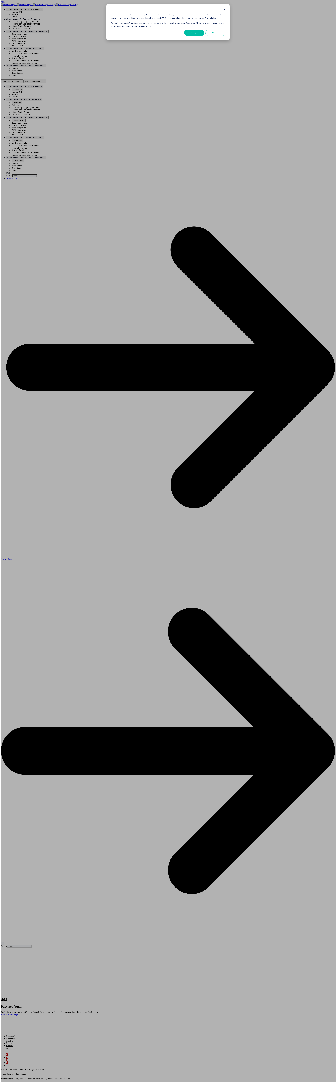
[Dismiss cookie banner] (224, 10)
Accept (194, 33)
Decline (215, 33)
